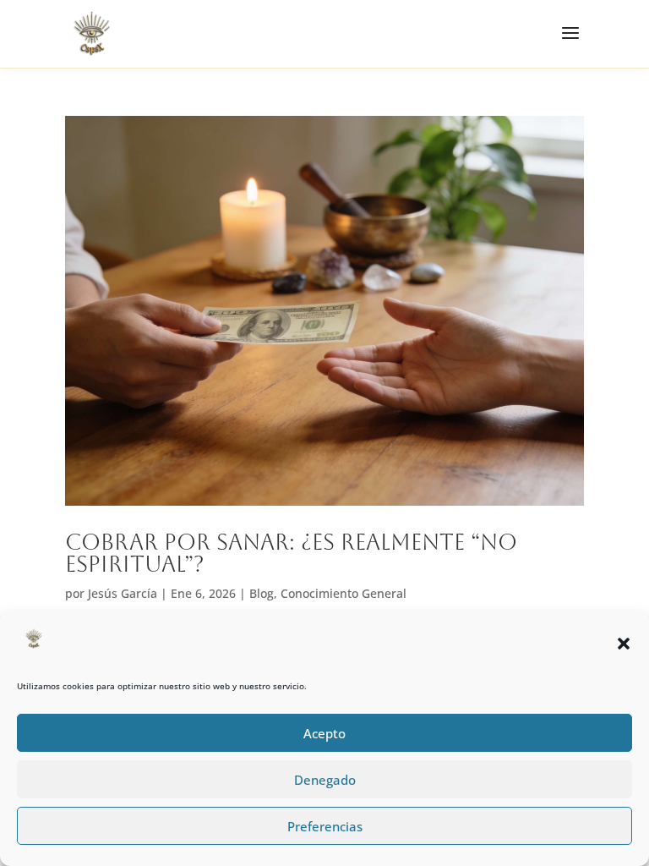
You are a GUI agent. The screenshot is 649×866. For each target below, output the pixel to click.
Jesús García (122, 593)
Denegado (325, 779)
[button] (623, 643)
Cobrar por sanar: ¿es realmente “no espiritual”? (291, 553)
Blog (261, 593)
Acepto (324, 733)
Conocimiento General (343, 593)
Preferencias (325, 826)
